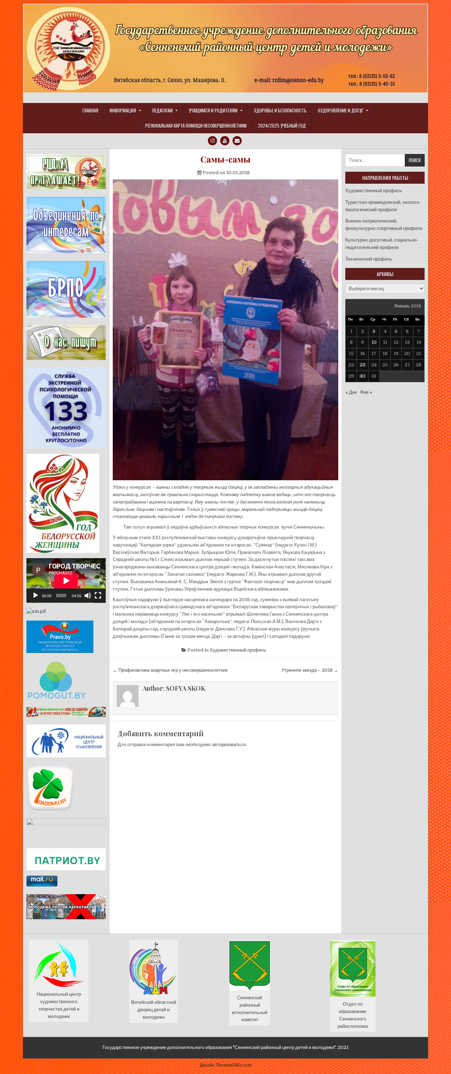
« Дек (351, 392)
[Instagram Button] (212, 140)
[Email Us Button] (237, 140)
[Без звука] (87, 595)
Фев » (366, 392)
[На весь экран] (97, 595)
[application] (66, 580)
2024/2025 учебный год (282, 125)
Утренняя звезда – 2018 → (310, 670)
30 (362, 376)
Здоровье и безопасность (280, 110)
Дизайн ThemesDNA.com (226, 1065)
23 (362, 364)
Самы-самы (225, 159)
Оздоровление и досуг (340, 110)
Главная (90, 110)
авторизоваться (229, 744)
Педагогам (162, 110)
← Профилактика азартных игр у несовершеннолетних (170, 670)
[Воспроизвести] (35, 595)
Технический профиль (368, 259)
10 (374, 342)
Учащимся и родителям (213, 110)
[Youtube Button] (224, 140)
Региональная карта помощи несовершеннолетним (196, 125)
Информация (123, 110)
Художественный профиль (238, 650)
